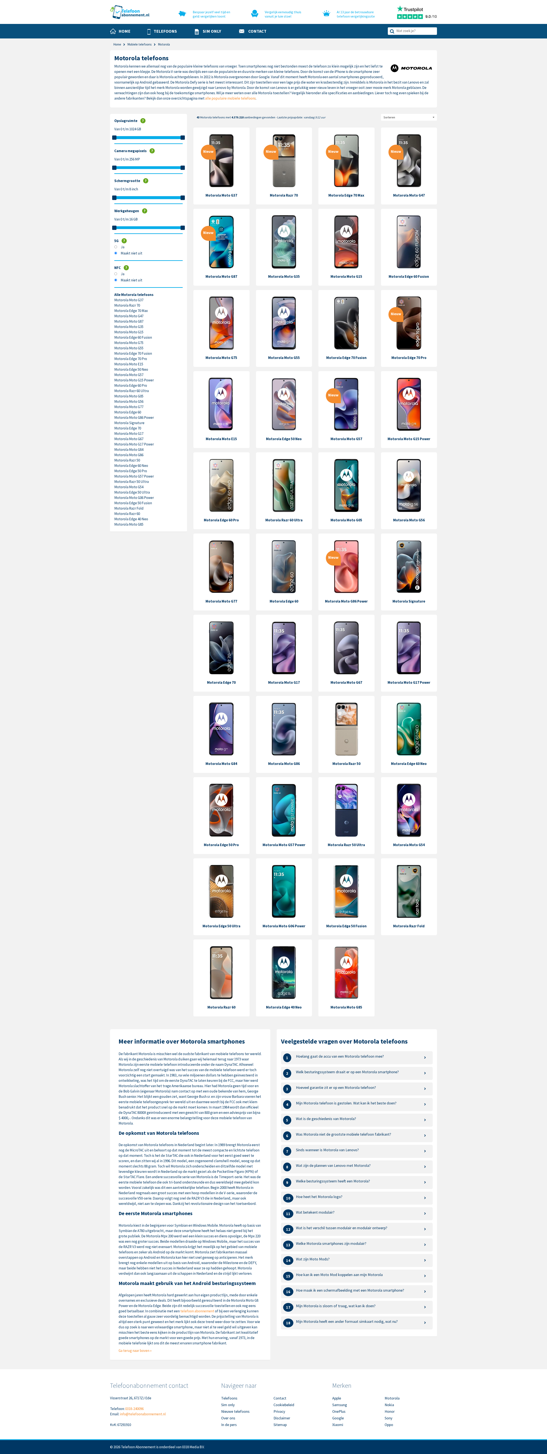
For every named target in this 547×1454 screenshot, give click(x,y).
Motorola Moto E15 (128, 364)
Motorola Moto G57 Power (134, 476)
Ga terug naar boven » (135, 1350)
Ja (122, 247)
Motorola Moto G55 (128, 348)
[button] (162, 31)
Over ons (228, 1418)
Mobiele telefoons (139, 44)
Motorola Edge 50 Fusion (133, 503)
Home (117, 44)
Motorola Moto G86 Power (134, 417)
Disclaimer (282, 1418)
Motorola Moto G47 (128, 316)
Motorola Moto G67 (128, 439)
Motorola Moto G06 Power (134, 497)
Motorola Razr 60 (127, 513)
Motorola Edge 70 (127, 428)
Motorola (392, 1398)
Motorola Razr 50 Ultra (131, 481)
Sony (388, 1418)
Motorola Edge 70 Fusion (133, 353)
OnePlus (339, 1411)
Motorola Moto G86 (128, 455)
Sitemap (280, 1424)
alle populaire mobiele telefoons (230, 98)
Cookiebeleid (284, 1404)
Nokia (389, 1404)
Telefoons (229, 1398)
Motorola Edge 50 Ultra (132, 492)
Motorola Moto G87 (128, 321)
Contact (280, 1398)
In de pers (229, 1424)
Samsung (339, 1404)
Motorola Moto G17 (128, 433)
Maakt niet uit (131, 253)
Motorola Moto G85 (128, 524)
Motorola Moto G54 (128, 487)
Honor (390, 1411)
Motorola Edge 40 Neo (131, 519)
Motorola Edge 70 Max (131, 310)
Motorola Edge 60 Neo (131, 465)
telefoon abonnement (197, 1311)
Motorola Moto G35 (128, 326)
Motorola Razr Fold (129, 508)
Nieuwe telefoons (235, 1411)
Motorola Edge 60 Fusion (133, 337)
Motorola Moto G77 (128, 406)
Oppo (389, 1424)
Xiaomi (337, 1424)
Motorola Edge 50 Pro (130, 471)
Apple (336, 1398)
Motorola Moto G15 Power (134, 380)
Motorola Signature (129, 422)
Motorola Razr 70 (127, 305)
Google (338, 1418)
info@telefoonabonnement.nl (143, 1414)
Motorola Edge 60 (127, 412)
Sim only (228, 1404)
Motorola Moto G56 (128, 401)
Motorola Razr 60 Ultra (131, 390)
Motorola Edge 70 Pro (130, 358)
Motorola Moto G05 (128, 396)
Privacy (279, 1411)
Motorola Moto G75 (128, 342)
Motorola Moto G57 (128, 374)
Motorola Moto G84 (128, 449)
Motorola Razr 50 (127, 460)
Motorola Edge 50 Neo (131, 369)
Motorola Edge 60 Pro (130, 385)
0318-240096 (134, 1408)
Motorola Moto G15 (128, 332)
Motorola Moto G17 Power (134, 444)
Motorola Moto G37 (128, 300)
